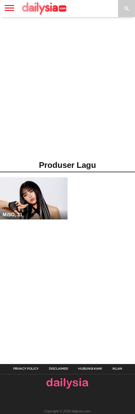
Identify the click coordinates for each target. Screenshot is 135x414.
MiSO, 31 (12, 214)
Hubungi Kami (90, 368)
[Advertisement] (67, 90)
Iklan (117, 368)
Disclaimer (58, 368)
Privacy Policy (26, 368)
